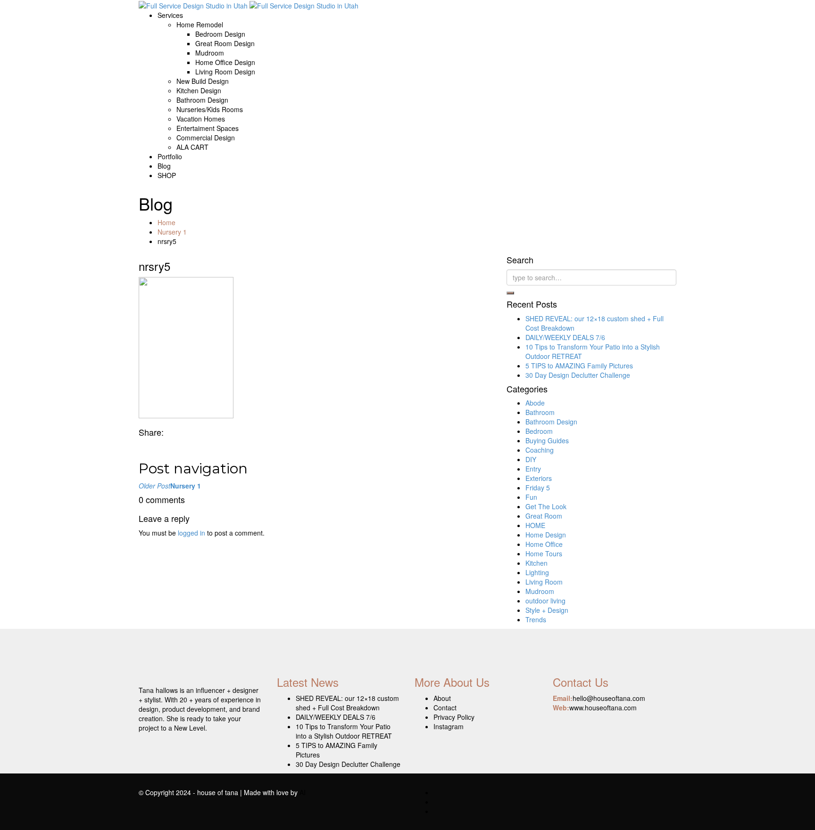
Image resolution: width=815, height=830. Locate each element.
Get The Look (545, 506)
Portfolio (170, 156)
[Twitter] (148, 446)
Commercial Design (205, 137)
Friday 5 (537, 487)
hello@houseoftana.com (609, 698)
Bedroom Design (220, 34)
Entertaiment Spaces (207, 128)
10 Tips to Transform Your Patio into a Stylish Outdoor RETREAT (344, 731)
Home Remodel (199, 24)
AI (302, 792)
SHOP (167, 175)
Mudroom (209, 52)
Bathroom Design (202, 100)
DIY (530, 459)
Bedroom (539, 431)
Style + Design (546, 610)
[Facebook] (141, 446)
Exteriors (538, 478)
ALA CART (192, 147)
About (442, 698)
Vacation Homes (200, 118)
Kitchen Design (198, 90)
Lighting (537, 572)
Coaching (539, 450)
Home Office (544, 544)
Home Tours (543, 553)
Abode (535, 402)
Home (166, 222)
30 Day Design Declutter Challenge (577, 375)
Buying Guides (547, 440)
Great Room (543, 516)
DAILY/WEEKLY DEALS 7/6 (565, 337)
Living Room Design (225, 71)
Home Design (545, 534)
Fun (531, 497)
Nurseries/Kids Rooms (209, 109)
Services (170, 15)
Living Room (544, 581)
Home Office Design (225, 62)
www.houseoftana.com (603, 707)
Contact (445, 707)
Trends (535, 619)
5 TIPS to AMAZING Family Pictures (579, 365)
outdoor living (545, 600)
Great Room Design (225, 43)
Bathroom (540, 412)
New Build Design (202, 81)
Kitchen (536, 563)
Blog (164, 166)
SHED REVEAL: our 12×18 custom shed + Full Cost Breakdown (347, 702)
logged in (191, 532)
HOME (535, 525)
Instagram (448, 726)
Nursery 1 (172, 231)
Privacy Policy (453, 717)
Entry (533, 468)
